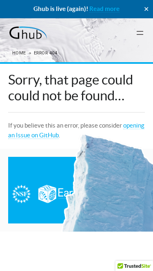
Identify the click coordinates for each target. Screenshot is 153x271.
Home (19, 53)
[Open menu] (140, 33)
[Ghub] (27, 32)
